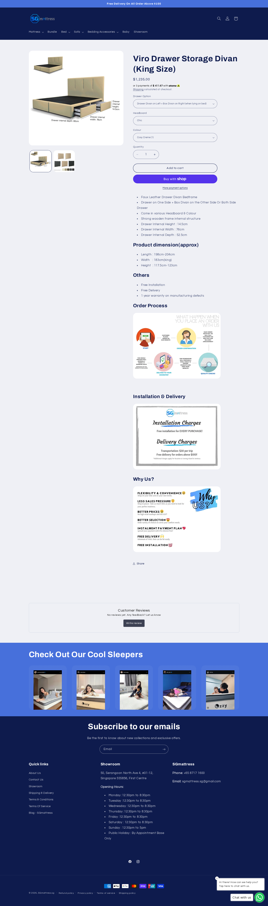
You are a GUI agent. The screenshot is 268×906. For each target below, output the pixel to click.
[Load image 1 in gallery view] (40, 161)
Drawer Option (142, 96)
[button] (35, 32)
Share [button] (140, 563)
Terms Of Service (40, 806)
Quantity (138, 147)
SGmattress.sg (46, 893)
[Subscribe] (164, 749)
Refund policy (66, 893)
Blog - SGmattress (41, 812)
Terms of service (106, 893)
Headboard (140, 113)
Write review (134, 623)
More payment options (175, 188)
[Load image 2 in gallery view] (64, 161)
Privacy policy (85, 893)
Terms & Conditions (41, 799)
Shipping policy (127, 893)
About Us (35, 773)
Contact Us (36, 779)
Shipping (138, 89)
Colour (137, 130)
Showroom (35, 786)
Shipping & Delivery (41, 792)
